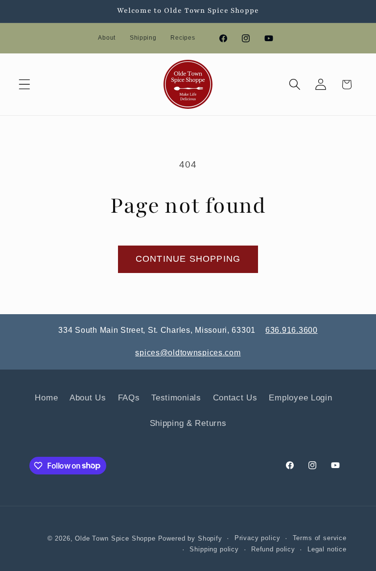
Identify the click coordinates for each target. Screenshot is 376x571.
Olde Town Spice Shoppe (115, 538)
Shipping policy (214, 549)
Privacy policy (258, 538)
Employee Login (300, 397)
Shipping (143, 37)
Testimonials (176, 397)
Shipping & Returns (188, 423)
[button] (25, 85)
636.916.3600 (291, 330)
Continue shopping (188, 259)
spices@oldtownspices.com (187, 352)
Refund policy (273, 549)
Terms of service (320, 538)
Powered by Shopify (190, 538)
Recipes (182, 37)
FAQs (129, 397)
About (107, 37)
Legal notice (327, 549)
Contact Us (235, 397)
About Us (88, 397)
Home (46, 397)
